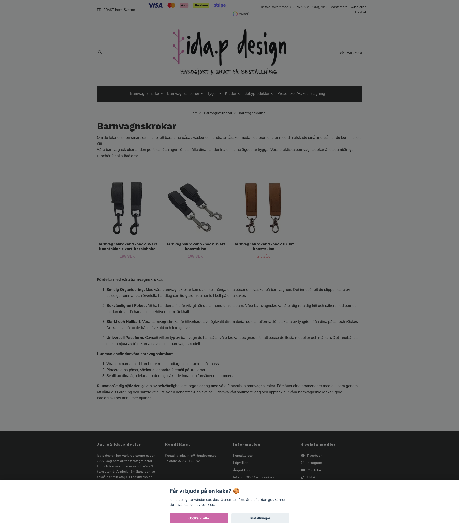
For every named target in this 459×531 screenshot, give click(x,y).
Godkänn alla (198, 518)
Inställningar (260, 518)
